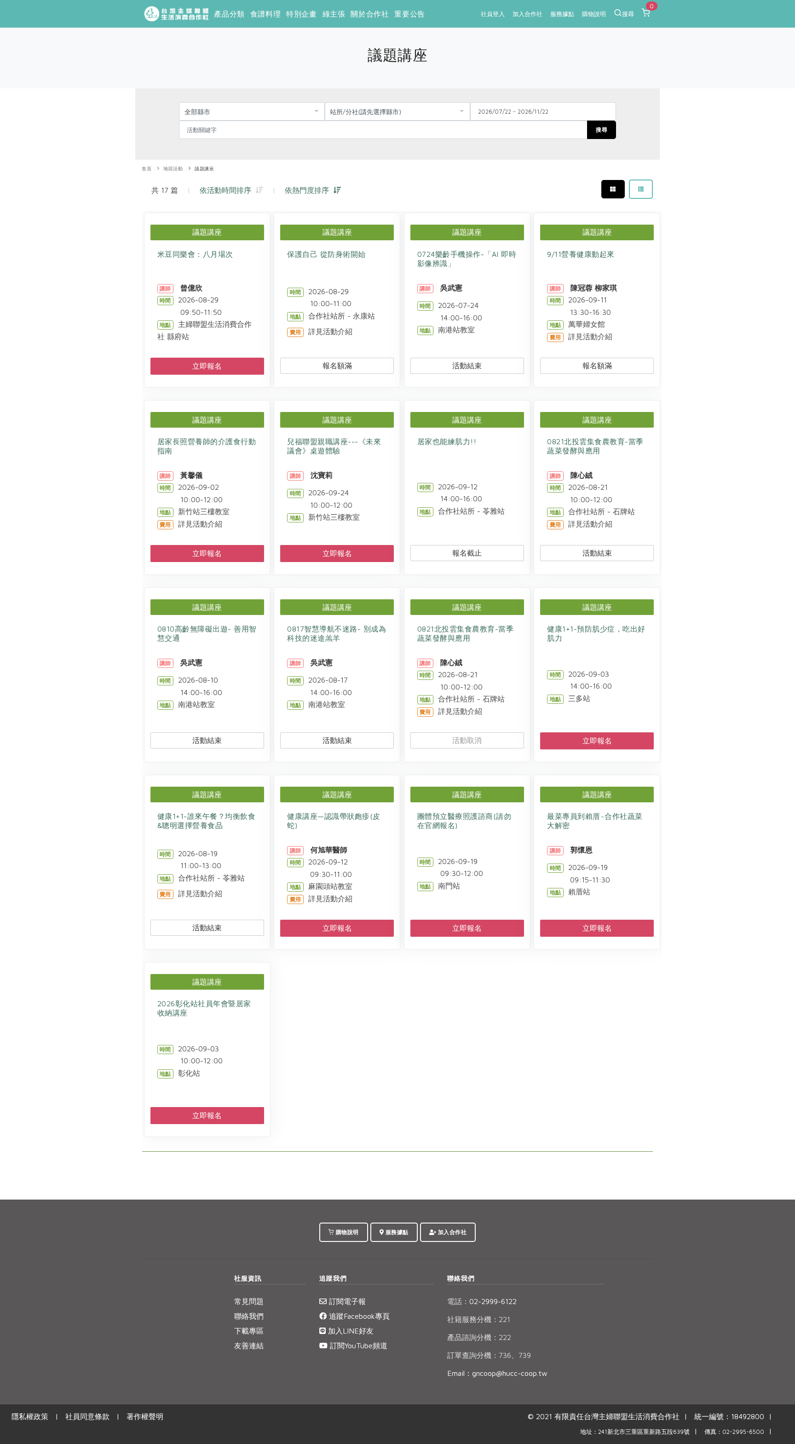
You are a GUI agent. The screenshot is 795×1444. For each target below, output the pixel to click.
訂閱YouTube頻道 (357, 1345)
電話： (458, 1301)
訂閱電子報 (346, 1301)
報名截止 (467, 553)
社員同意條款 (87, 1416)
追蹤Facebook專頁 (358, 1316)
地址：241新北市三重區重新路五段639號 (635, 1431)
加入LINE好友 (350, 1331)
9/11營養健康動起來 (581, 254)
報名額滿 (337, 365)
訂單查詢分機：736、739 (489, 1355)
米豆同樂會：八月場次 (195, 254)
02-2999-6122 (482, 1301)
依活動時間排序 (228, 190)
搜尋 (628, 13)
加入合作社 (527, 13)
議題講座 (204, 168)
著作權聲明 (145, 1416)
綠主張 (334, 14)
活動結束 (467, 365)
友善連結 (249, 1345)
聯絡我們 (249, 1316)
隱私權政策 (30, 1416)
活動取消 (467, 740)
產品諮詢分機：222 (479, 1337)
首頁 (146, 168)
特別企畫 (301, 14)
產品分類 (229, 14)
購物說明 (594, 13)
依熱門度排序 (309, 190)
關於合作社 (370, 14)
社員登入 (493, 13)
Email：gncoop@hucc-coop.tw (497, 1373)
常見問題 (249, 1301)
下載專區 (249, 1331)
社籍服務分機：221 (478, 1319)
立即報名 (207, 366)
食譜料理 (265, 14)
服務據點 (562, 13)
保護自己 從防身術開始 (326, 254)
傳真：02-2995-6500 (734, 1431)
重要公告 (409, 14)
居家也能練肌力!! (447, 441)
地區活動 (173, 168)
